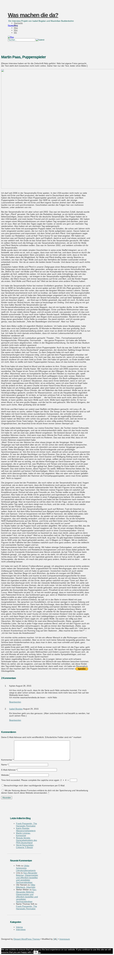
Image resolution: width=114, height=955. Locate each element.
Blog (16, 25)
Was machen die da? (33, 15)
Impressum (64, 939)
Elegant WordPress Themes (27, 939)
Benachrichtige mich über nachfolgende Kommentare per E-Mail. (34, 785)
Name (4, 764)
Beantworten (15, 702)
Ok (36, 952)
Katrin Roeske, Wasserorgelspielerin (26, 829)
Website (5, 775)
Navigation (13, 25)
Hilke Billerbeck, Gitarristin (25, 886)
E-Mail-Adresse (9, 770)
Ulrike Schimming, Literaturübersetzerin (26, 868)
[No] (39, 952)
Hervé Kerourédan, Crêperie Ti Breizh (25, 846)
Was (16, 28)
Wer (16, 30)
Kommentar (7, 760)
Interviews (21, 929)
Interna (19, 927)
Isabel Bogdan (16, 709)
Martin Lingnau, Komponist (23, 834)
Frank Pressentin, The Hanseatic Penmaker (26, 824)
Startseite (18, 23)
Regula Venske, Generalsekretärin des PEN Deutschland (26, 840)
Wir (15, 32)
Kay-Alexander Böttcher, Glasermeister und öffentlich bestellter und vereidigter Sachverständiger (27, 878)
